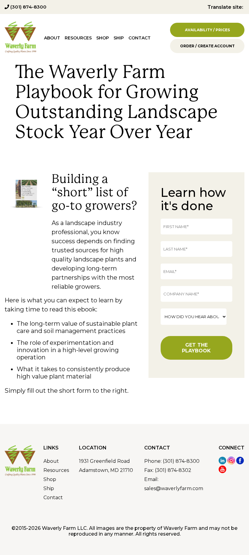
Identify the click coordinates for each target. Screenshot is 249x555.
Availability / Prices (207, 30)
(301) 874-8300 (27, 7)
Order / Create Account (207, 46)
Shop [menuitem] (102, 38)
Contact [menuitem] (139, 38)
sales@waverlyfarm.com (173, 488)
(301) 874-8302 (173, 470)
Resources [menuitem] (78, 38)
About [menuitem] (52, 38)
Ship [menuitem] (119, 38)
